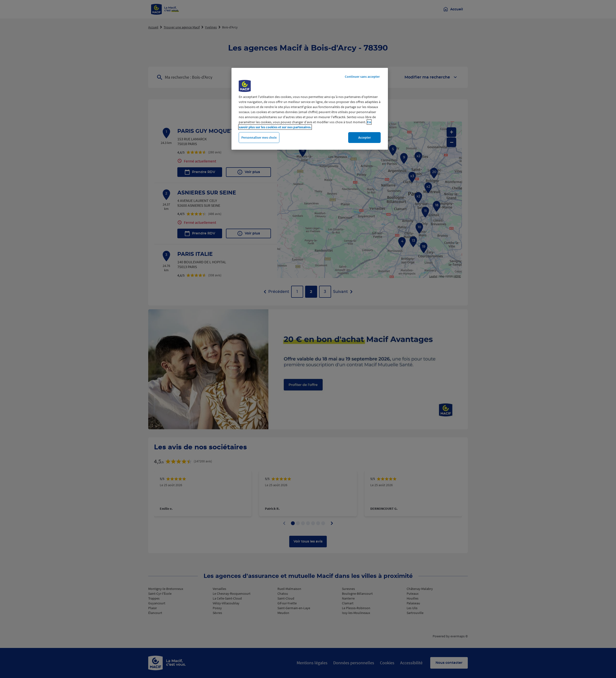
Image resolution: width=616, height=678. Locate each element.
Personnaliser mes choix (259, 137)
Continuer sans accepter (362, 76)
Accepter (364, 137)
